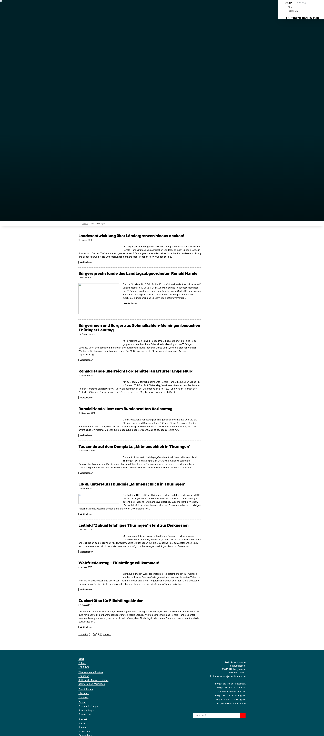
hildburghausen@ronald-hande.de (228, 676)
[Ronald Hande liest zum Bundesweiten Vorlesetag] (98, 420)
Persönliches (85, 689)
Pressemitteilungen (88, 706)
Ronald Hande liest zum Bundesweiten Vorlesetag (125, 408)
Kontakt (82, 719)
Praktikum (293, 10)
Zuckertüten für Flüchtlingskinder (110, 600)
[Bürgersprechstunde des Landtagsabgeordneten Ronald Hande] (98, 298)
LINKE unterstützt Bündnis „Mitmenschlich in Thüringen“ (132, 484)
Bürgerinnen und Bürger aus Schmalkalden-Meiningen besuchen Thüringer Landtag (139, 327)
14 (94, 634)
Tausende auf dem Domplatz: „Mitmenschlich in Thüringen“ (134, 446)
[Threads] (84, 5)
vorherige (83, 634)
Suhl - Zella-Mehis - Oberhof (93, 680)
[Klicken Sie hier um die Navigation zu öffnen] (318, 5)
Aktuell (82, 663)
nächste (107, 634)
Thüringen (83, 676)
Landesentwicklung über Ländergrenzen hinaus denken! (131, 235)
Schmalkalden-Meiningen (91, 684)
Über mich (83, 693)
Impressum (84, 731)
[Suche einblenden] (311, 5)
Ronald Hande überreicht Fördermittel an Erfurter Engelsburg (136, 371)
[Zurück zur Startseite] (79, 223)
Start (81, 659)
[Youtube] (100, 5)
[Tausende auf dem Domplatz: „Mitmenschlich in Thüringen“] (98, 458)
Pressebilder (84, 714)
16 (101, 634)
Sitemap (82, 727)
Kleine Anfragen (86, 710)
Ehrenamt (83, 697)
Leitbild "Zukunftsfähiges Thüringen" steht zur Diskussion (133, 525)
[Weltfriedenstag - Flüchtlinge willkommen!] (98, 574)
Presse (85, 223)
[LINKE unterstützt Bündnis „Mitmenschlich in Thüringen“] (98, 499)
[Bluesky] (88, 5)
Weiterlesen (86, 262)
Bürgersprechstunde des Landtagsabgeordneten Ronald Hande (137, 273)
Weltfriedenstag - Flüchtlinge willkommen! (118, 563)
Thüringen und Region (302, 18)
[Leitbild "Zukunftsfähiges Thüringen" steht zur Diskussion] (98, 537)
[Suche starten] (243, 715)
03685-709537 (237, 672)
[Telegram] (96, 5)
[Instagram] (92, 5)
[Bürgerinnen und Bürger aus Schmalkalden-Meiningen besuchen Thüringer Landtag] (98, 341)
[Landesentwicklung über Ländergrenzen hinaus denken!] (98, 247)
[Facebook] (79, 5)
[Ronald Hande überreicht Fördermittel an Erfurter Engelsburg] (98, 382)
